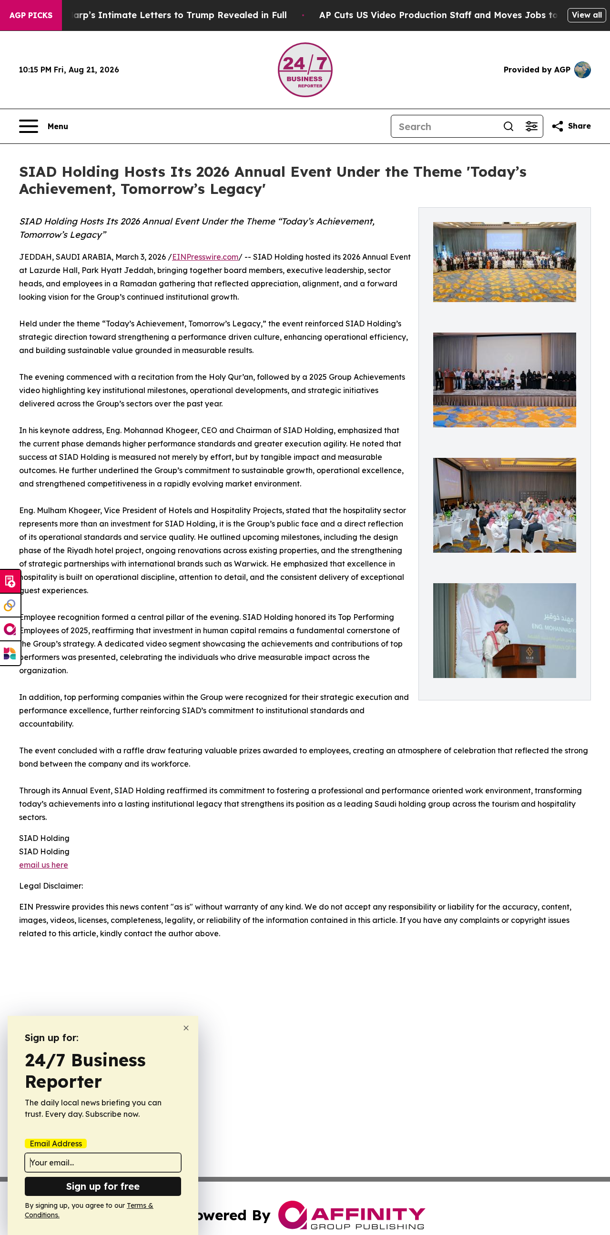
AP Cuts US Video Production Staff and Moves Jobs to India (451, 15)
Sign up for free (103, 1186)
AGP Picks (31, 15)
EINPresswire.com (205, 257)
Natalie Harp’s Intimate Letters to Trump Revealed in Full (159, 15)
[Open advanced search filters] (531, 126)
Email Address (56, 1143)
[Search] (508, 126)
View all (587, 15)
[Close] (186, 1028)
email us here (43, 865)
